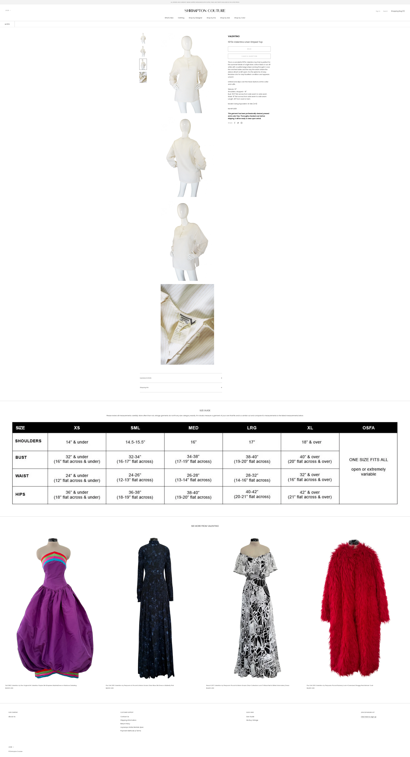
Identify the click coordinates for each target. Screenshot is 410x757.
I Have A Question (249, 56)
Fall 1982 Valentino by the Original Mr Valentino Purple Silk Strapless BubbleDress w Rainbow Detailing (41, 685)
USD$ (7, 10)
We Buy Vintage (252, 720)
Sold (249, 49)
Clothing (181, 18)
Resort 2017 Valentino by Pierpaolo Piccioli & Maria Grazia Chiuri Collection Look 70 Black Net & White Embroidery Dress (247, 685)
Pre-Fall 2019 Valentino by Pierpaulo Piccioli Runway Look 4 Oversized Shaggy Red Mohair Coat (340, 685)
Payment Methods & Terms (130, 731)
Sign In (378, 11)
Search (385, 11)
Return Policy (125, 724)
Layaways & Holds (145, 378)
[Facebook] (235, 123)
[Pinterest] (241, 123)
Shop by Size (225, 18)
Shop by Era (211, 18)
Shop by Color (239, 18)
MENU (8, 24)
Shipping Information (128, 720)
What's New (169, 18)
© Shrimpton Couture (15, 751)
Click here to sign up (368, 717)
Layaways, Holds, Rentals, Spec (132, 727)
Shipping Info (144, 387)
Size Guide (250, 717)
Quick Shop (54, 646)
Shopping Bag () (398, 11)
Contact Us (124, 717)
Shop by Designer (195, 18)
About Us (12, 717)
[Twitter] (238, 123)
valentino (234, 36)
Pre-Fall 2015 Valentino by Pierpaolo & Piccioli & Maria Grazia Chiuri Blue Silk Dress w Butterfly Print (140, 685)
